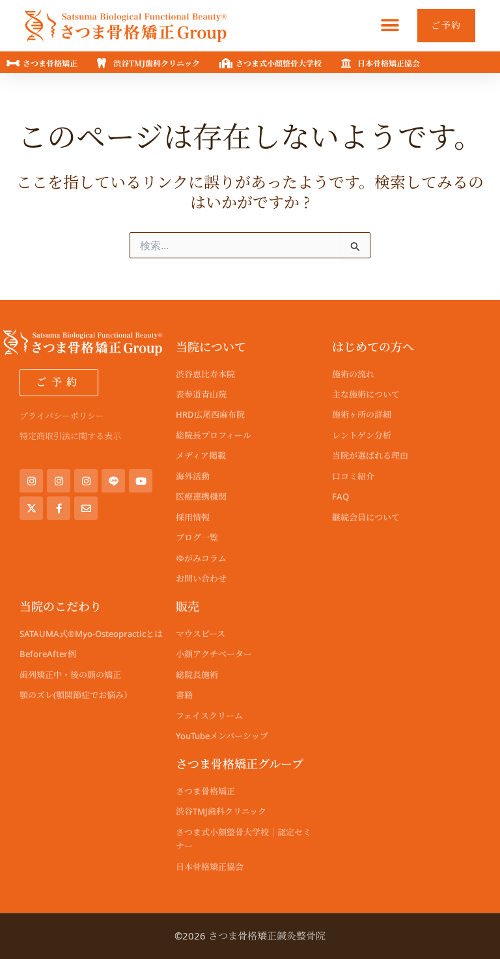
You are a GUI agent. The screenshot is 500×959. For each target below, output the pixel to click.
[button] (389, 25)
